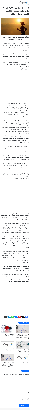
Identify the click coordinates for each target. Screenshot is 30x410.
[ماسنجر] (15, 317)
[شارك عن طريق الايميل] (5, 317)
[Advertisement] (15, 87)
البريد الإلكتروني (25, 399)
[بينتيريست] (19, 317)
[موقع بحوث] (23, 3)
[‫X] (22, 317)
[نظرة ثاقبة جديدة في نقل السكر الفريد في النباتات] (7, 329)
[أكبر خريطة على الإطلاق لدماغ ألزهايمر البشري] (22, 344)
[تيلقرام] (8, 317)
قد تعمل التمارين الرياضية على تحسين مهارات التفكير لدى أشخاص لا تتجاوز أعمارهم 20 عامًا (22, 336)
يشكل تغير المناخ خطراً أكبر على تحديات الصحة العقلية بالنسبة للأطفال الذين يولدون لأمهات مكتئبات (7, 365)
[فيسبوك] (26, 317)
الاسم (27, 393)
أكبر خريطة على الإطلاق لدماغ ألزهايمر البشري (23, 350)
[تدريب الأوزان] (22, 357)
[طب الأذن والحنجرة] (7, 344)
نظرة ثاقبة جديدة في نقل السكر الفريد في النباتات (8, 335)
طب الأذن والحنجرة (10, 350)
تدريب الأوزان (26, 363)
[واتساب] (12, 317)
